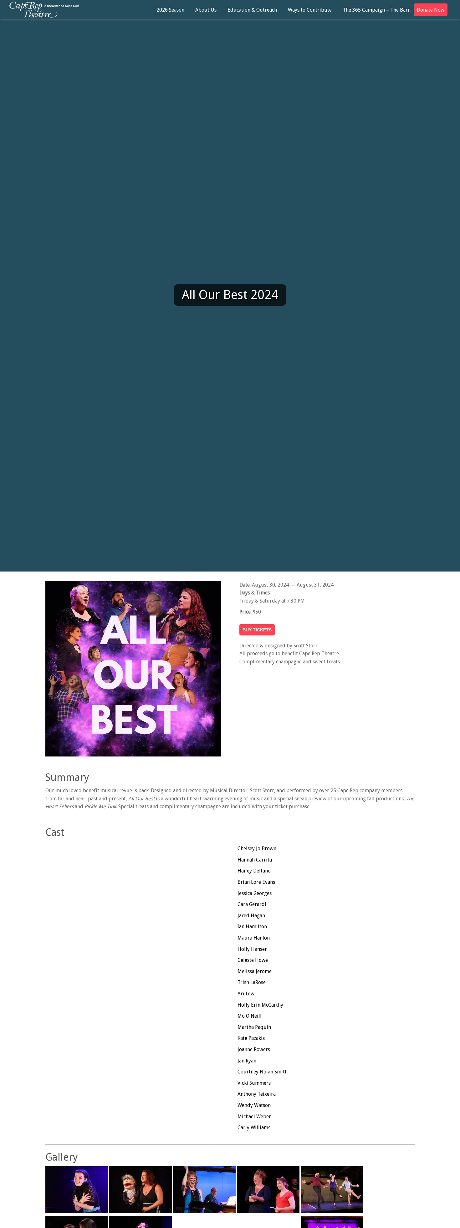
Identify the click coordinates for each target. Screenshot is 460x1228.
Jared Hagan (251, 916)
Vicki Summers (254, 1083)
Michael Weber (254, 1117)
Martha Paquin (254, 1027)
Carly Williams (254, 1127)
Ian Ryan (247, 1061)
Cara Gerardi (252, 904)
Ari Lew (246, 994)
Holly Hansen (253, 949)
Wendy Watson (254, 1105)
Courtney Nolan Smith (263, 1072)
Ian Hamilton (252, 927)
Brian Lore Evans (256, 882)
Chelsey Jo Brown (257, 848)
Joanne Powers (254, 1049)
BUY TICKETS (257, 629)
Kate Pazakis (251, 1038)
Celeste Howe (253, 960)
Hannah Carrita (255, 860)
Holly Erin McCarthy (260, 1005)
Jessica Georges (255, 893)
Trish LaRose (252, 982)
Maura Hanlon (254, 938)
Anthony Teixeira (257, 1094)
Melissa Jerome (255, 971)
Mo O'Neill (250, 1016)
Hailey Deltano (254, 871)
